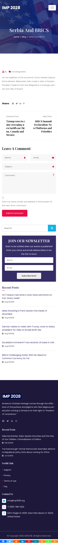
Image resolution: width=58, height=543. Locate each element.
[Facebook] (3, 541)
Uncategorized (18, 71)
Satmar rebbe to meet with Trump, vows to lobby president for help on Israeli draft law (28, 328)
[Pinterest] (29, 541)
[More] (55, 541)
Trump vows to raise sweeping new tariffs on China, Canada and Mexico (15, 128)
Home (16, 37)
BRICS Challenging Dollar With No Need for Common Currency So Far (24, 357)
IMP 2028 (11, 8)
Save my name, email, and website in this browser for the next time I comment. (27, 203)
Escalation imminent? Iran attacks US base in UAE (28, 342)
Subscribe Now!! (29, 275)
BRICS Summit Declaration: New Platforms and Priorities (42, 126)
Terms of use (10, 481)
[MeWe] (35, 541)
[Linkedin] (22, 541)
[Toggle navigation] (52, 7)
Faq (5, 486)
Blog (24, 37)
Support (7, 469)
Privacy (7, 475)
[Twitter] (9, 541)
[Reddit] (16, 541)
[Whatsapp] (48, 541)
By (5, 71)
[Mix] (42, 541)
